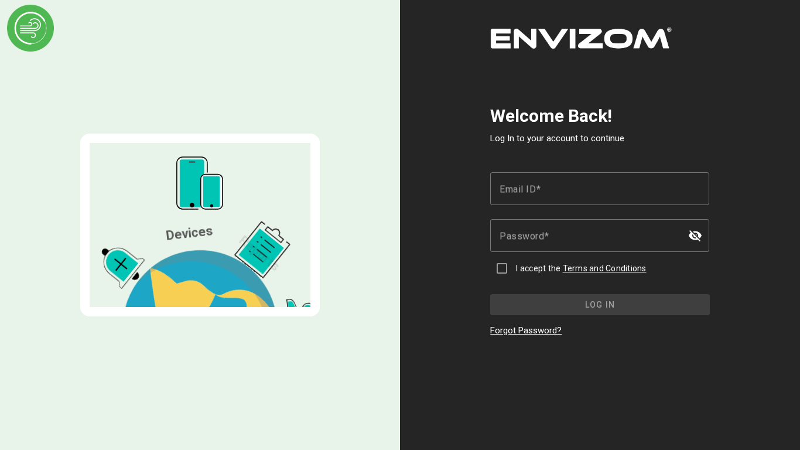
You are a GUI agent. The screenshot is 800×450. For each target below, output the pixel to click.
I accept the (581, 268)
